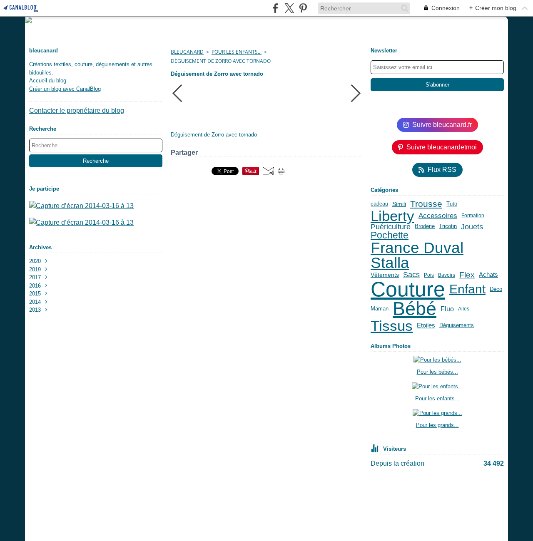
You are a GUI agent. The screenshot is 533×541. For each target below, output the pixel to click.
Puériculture (391, 227)
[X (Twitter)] (289, 8)
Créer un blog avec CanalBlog (65, 89)
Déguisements (456, 325)
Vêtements (385, 275)
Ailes (463, 308)
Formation (472, 215)
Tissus (392, 325)
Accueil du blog (47, 80)
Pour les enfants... (237, 51)
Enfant (467, 289)
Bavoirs (446, 275)
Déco (496, 289)
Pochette (389, 235)
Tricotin (448, 226)
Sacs (411, 274)
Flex (467, 275)
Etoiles (426, 326)
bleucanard (187, 51)
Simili (399, 204)
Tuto (451, 204)
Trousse (426, 204)
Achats (488, 275)
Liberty (392, 215)
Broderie (425, 226)
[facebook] (275, 8)
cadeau (379, 204)
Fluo (447, 309)
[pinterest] (303, 8)
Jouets (472, 227)
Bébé (414, 309)
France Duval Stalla (417, 256)
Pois (429, 275)
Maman (380, 309)
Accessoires (437, 215)
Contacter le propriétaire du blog (76, 110)
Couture (408, 289)
